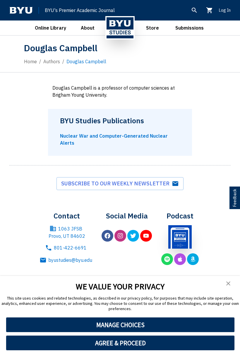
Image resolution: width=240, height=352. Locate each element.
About (88, 28)
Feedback (234, 198)
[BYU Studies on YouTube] (146, 236)
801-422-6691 (70, 248)
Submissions (189, 28)
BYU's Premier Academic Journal (80, 10)
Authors (51, 61)
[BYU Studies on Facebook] (107, 236)
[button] (228, 283)
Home (30, 61)
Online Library (50, 28)
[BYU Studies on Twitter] (133, 236)
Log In (225, 10)
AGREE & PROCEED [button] (120, 343)
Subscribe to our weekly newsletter (116, 183)
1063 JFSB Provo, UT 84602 (67, 232)
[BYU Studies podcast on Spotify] (167, 259)
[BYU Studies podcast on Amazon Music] (193, 259)
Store (152, 28)
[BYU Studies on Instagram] (120, 236)
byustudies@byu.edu (70, 260)
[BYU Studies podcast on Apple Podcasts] (180, 259)
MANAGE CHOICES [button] (120, 325)
